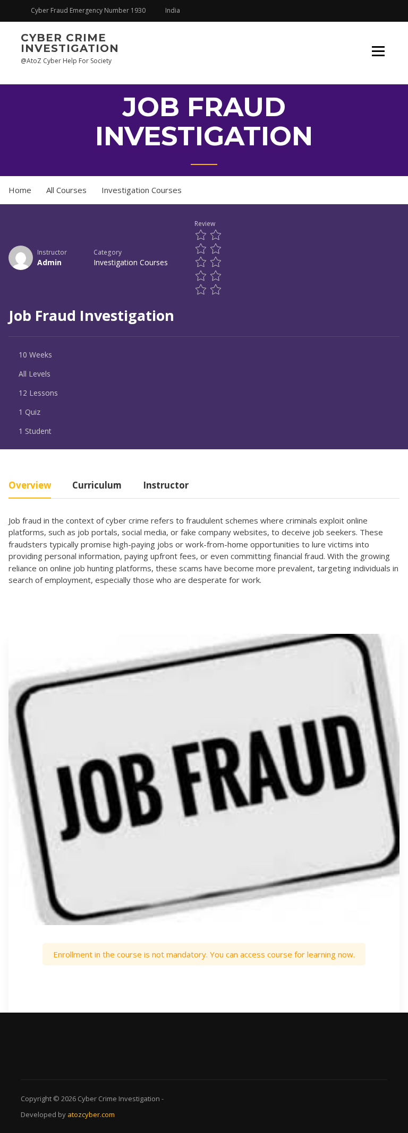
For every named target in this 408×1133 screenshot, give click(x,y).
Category (108, 252)
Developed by (44, 1114)
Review (204, 223)
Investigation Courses (131, 262)
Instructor (52, 252)
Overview (29, 486)
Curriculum (97, 486)
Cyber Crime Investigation (70, 43)
